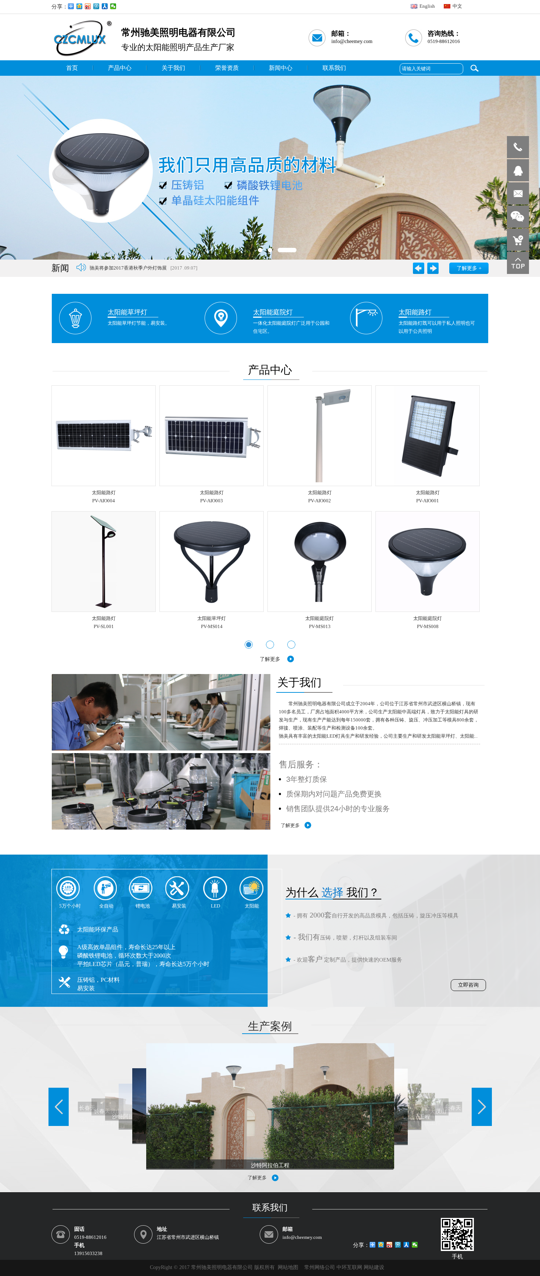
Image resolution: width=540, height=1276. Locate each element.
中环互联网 (350, 1267)
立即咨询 (468, 985)
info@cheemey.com (351, 41)
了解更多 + (469, 268)
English (427, 6)
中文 (457, 6)
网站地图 (288, 1267)
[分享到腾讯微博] (96, 6)
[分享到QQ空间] (79, 6)
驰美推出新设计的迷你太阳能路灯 (125, 268)
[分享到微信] (113, 6)
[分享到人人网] (105, 6)
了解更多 (270, 659)
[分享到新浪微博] (88, 6)
